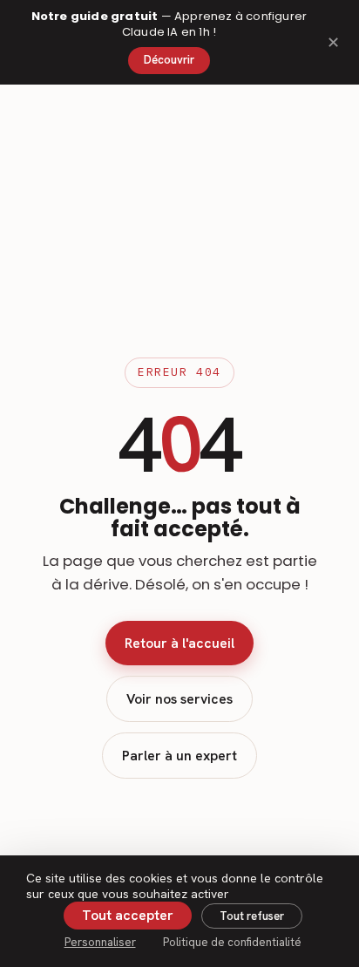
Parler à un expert (179, 755)
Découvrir (169, 59)
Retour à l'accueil (179, 643)
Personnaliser (100, 942)
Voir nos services (179, 699)
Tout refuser (252, 916)
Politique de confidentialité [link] (232, 942)
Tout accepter (127, 915)
